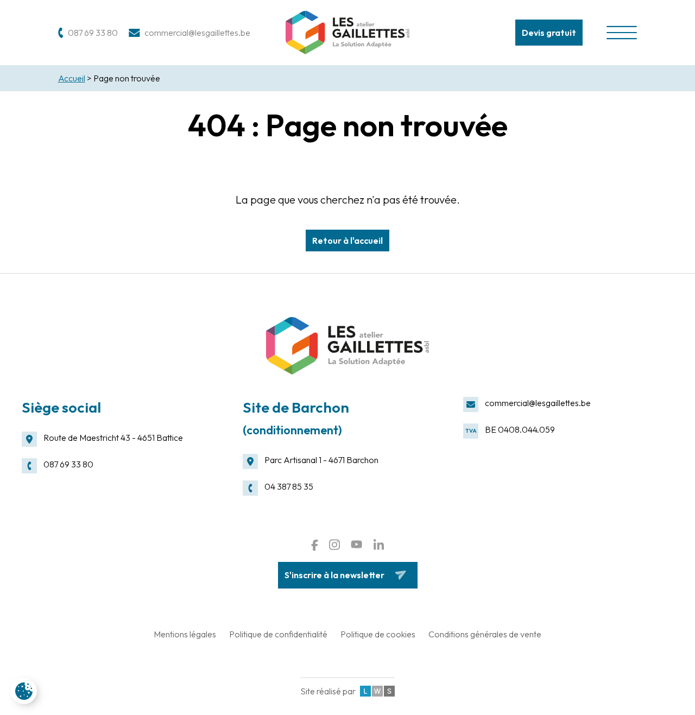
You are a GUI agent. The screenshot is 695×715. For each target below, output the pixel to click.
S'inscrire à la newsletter (334, 575)
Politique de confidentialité (278, 634)
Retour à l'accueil (347, 240)
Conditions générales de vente (484, 634)
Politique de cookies (377, 634)
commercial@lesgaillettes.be (538, 402)
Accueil (71, 78)
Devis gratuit (549, 32)
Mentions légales (185, 634)
